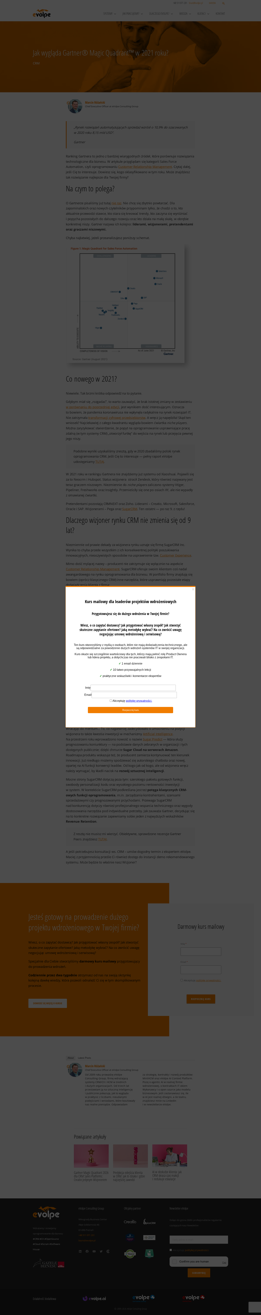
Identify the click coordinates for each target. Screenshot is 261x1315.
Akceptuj (101, 670)
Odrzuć (130, 670)
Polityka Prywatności (129, 679)
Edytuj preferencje (160, 670)
